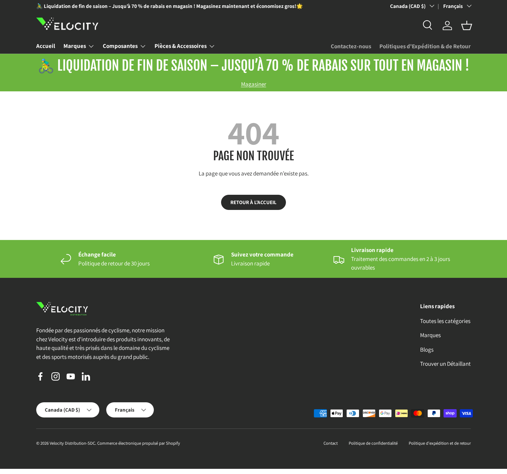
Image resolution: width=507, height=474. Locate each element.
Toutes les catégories (445, 321)
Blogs (427, 349)
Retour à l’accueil (253, 202)
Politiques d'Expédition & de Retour (425, 46)
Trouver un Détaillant (445, 363)
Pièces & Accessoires (181, 46)
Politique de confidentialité (373, 443)
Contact (331, 443)
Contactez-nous (351, 46)
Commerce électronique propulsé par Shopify (138, 443)
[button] (466, 25)
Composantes (120, 46)
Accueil (45, 46)
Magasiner (253, 84)
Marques (74, 46)
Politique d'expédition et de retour (440, 443)
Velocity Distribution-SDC (72, 443)
